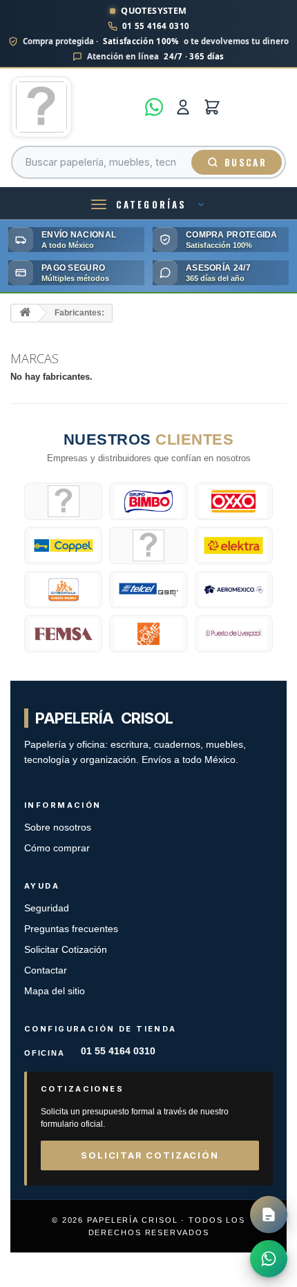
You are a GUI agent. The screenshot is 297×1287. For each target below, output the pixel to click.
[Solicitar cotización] (268, 1214)
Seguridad (46, 908)
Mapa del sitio (54, 991)
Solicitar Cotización (65, 950)
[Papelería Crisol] (74, 107)
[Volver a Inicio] (25, 313)
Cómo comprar (57, 848)
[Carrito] (212, 107)
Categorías (151, 204)
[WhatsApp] (154, 107)
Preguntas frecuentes (71, 929)
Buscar (245, 162)
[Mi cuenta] (183, 107)
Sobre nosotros (57, 827)
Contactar (45, 970)
